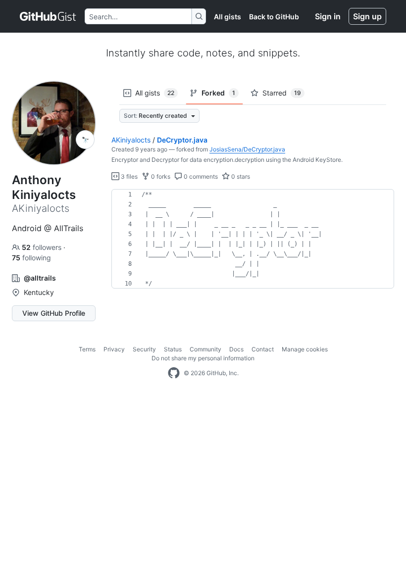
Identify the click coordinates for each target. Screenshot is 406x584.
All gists (227, 16)
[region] (253, 239)
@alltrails (40, 278)
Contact (263, 349)
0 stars (240, 176)
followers (42, 247)
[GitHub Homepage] (174, 373)
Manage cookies (305, 349)
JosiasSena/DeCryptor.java (247, 149)
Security (144, 349)
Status (173, 349)
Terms (87, 349)
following (31, 257)
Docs (236, 349)
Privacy (114, 349)
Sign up (367, 16)
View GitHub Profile (53, 313)
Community (205, 349)
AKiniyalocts (131, 140)
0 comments (200, 176)
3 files (128, 176)
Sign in (328, 16)
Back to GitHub (274, 16)
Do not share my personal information (203, 358)
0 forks (160, 176)
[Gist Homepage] (48, 16)
